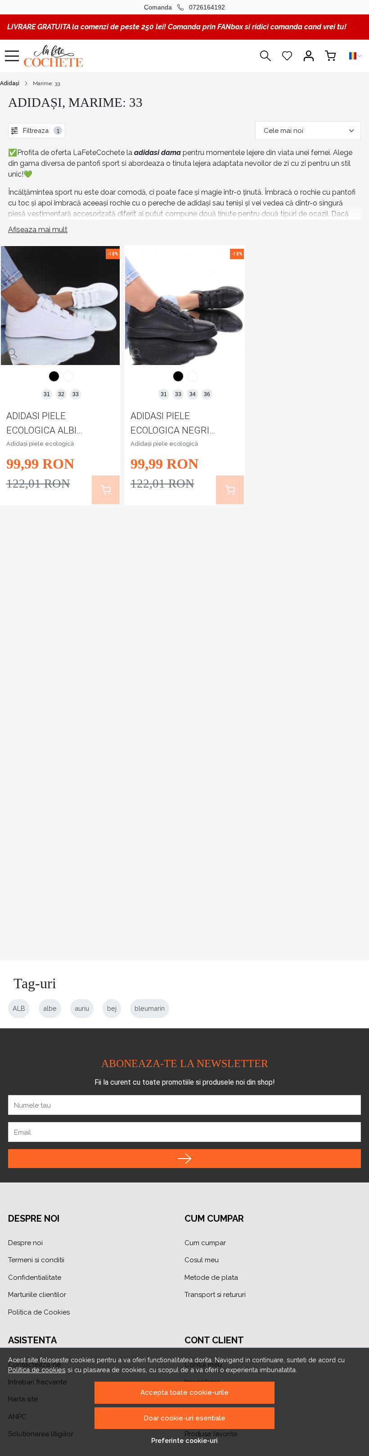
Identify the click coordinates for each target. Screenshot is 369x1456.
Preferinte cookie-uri (184, 1440)
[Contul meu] (308, 56)
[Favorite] (287, 56)
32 (61, 394)
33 (75, 394)
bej (112, 1008)
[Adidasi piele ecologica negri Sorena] (54, 377)
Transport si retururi (215, 1295)
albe (50, 1008)
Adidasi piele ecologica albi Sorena (41, 425)
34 (192, 394)
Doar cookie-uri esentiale (184, 1418)
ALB (19, 1008)
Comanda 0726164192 (184, 7)
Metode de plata (211, 1277)
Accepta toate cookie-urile (184, 1392)
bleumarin (150, 1008)
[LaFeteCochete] (77, 56)
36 (207, 394)
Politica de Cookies (39, 1312)
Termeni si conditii (36, 1260)
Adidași (9, 83)
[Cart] (330, 56)
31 (47, 394)
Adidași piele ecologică (40, 443)
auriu (82, 1008)
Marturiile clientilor (37, 1295)
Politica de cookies (37, 1370)
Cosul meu (201, 1260)
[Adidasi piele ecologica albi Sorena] (68, 377)
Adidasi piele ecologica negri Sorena (169, 425)
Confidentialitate (34, 1277)
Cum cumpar (205, 1243)
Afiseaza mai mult (38, 229)
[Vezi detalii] (13, 353)
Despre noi (25, 1243)
